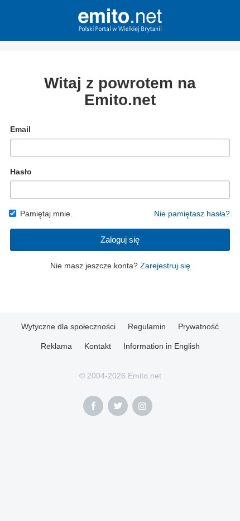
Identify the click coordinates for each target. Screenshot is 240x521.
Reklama (56, 346)
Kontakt (97, 346)
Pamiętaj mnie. (46, 213)
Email (20, 129)
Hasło (21, 171)
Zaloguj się (120, 239)
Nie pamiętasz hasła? (192, 213)
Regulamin (147, 326)
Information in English (161, 346)
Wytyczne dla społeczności (68, 326)
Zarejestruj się (165, 265)
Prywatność (198, 326)
